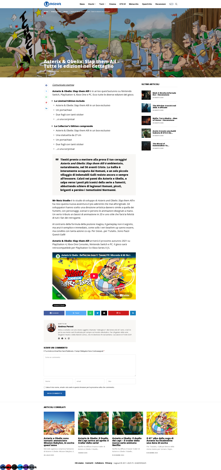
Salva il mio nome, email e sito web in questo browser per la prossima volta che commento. (80, 387)
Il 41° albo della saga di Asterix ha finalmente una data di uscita (160, 440)
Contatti (89, 463)
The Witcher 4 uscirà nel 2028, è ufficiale (164, 106)
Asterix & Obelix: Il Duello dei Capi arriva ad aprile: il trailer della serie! (93, 440)
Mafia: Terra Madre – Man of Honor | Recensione (165, 119)
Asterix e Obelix (59, 305)
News (65, 11)
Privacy (108, 463)
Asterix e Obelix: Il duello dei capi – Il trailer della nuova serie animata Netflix (127, 442)
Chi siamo (79, 463)
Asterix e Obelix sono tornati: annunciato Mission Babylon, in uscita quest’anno (59, 442)
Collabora (99, 463)
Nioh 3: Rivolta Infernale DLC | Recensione (164, 94)
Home (46, 11)
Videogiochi (56, 11)
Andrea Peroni (53, 71)
